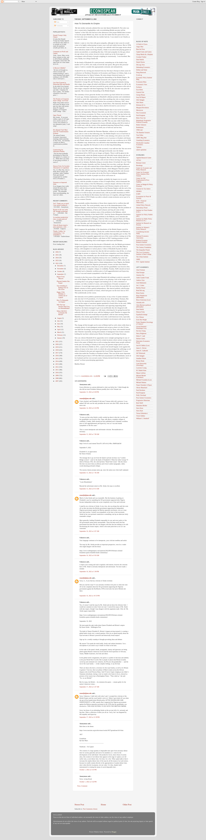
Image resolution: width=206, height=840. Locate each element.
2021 (57, 341)
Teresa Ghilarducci (142, 413)
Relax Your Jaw (141, 118)
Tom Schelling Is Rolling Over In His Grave (62, 287)
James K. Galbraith (142, 350)
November (60, 268)
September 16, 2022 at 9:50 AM (89, 555)
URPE (138, 259)
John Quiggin (140, 100)
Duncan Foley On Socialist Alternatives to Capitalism (61, 167)
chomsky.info (140, 302)
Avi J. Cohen (140, 285)
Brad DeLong (140, 290)
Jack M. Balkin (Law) (143, 345)
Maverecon (139, 110)
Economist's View (141, 84)
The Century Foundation (143, 247)
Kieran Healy (140, 361)
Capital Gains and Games (143, 52)
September (60, 274)
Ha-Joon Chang (141, 331)
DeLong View (140, 65)
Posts (57, 22)
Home (103, 804)
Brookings (139, 165)
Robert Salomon (141, 125)
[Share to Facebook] (115, 376)
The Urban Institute (142, 257)
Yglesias (138, 147)
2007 (57, 381)
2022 (57, 263)
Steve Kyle (139, 411)
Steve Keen (139, 408)
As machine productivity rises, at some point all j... (60, 219)
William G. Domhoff (142, 418)
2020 (57, 344)
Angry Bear (139, 47)
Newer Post (79, 804)
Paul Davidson (140, 390)
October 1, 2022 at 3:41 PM (88, 770)
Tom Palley (139, 135)
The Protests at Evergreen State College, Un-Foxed (61, 99)
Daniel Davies (140, 62)
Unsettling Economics (143, 140)
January (59, 338)
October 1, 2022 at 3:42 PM (88, 782)
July (58, 321)
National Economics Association (142, 237)
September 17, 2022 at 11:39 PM (89, 717)
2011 (57, 370)
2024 (57, 258)
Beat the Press (140, 49)
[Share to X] (113, 376)
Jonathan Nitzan (141, 358)
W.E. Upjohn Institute (143, 262)
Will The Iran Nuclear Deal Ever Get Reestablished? (63, 306)
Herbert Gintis (140, 338)
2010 (57, 372)
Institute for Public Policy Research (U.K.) (144, 219)
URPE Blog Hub (141, 138)
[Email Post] (104, 376)
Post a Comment (82, 786)
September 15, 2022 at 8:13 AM (89, 489)
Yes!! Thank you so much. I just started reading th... (61, 204)
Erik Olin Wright (141, 320)
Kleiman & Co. (141, 105)
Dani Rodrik (140, 59)
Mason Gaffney (141, 373)
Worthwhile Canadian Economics (142, 143)
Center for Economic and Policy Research (144, 169)
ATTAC (138, 160)
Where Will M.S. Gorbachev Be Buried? (62, 312)
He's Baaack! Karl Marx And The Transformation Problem (60, 131)
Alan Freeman (140, 270)
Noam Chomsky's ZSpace (144, 385)
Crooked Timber (141, 57)
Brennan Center (141, 163)
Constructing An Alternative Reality (59, 150)
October (59, 271)
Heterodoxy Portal (141, 208)
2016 (57, 355)
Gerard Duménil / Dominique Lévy (141, 327)
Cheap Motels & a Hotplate (144, 54)
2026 (57, 252)
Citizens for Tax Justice (143, 189)
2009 (57, 375)
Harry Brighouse (141, 333)
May (58, 326)
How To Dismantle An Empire (62, 301)
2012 (57, 367)
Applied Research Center (143, 158)
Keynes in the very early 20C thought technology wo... (60, 211)
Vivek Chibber (140, 416)
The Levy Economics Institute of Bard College (143, 253)
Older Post (127, 804)
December (60, 266)
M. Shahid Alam (141, 370)
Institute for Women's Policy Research (142, 228)
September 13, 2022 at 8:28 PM (89, 392)
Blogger (114, 832)
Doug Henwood (141, 72)
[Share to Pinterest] (117, 376)
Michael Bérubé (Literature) (141, 376)
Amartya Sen (140, 275)
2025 (57, 255)
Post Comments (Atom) (90, 809)
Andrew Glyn (140, 280)
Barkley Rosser (140, 288)
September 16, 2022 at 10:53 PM (90, 596)
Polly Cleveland (141, 395)
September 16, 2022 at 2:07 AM (89, 531)
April (59, 329)
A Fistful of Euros (141, 44)
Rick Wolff (139, 403)
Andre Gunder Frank (142, 277)
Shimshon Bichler (141, 405)
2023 (57, 260)
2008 (57, 378)
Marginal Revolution (142, 107)
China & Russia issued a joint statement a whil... (60, 226)
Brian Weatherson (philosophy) (141, 296)
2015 (57, 358)
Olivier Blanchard (141, 387)
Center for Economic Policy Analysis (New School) (142, 174)
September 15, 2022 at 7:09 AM (89, 434)
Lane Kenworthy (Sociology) (141, 364)
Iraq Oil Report (141, 97)
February (60, 335)
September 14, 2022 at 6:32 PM (89, 408)
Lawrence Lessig (141, 368)
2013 (57, 364)
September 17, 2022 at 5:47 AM (89, 687)
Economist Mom (141, 82)
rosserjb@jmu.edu (86, 398)
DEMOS (139, 191)
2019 (57, 347)
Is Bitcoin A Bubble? (59, 68)
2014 (57, 361)
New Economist (141, 113)
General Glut (140, 92)
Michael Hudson (141, 382)
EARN (138, 194)
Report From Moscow (61, 277)
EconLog (139, 75)
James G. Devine (141, 348)
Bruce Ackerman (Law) (143, 300)
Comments (59, 26)
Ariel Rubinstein (141, 283)
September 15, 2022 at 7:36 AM (89, 473)
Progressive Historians (143, 400)
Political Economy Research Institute (142, 241)
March (59, 332)
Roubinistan (139, 127)
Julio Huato (139, 102)
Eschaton (139, 87)
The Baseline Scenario (143, 132)
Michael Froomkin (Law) (144, 380)
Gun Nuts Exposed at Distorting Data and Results (61, 83)
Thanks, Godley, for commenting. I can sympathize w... (59, 233)
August (59, 318)
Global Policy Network (143, 205)
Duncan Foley (140, 312)
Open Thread (57, 115)
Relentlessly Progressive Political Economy (143, 121)
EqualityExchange (141, 314)
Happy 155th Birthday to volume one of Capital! (62, 294)
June (58, 324)
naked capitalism (141, 150)
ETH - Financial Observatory (141, 201)
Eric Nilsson (140, 317)
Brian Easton (140, 293)
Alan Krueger (140, 272)
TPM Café (139, 130)
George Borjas (140, 95)
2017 (57, 353)
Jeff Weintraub (140, 353)
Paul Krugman (140, 115)
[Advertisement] (103, 797)
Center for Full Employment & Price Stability (142, 180)
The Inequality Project (143, 250)
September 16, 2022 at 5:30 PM (89, 571)
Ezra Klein (139, 90)
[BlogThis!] (111, 376)
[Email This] (109, 376)
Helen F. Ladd (140, 336)
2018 (57, 350)
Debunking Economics (143, 67)
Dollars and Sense (141, 70)
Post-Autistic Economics (143, 245)
